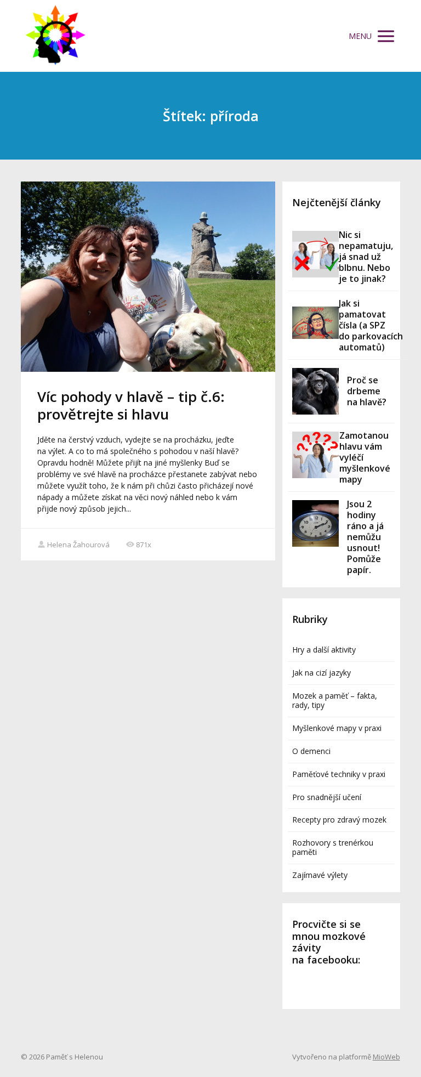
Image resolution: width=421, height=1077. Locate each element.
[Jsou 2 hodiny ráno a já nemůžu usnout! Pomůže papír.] (315, 523)
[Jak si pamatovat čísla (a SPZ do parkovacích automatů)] (315, 322)
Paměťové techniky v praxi (338, 774)
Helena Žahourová (78, 544)
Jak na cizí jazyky (321, 672)
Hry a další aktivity (324, 649)
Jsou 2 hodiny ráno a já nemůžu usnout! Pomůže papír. (365, 537)
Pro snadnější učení (326, 797)
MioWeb (386, 1057)
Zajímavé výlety (320, 875)
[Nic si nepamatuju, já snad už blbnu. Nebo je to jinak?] (315, 254)
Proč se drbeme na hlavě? (366, 391)
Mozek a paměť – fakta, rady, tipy (334, 700)
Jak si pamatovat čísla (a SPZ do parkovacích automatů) (371, 325)
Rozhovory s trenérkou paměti (332, 847)
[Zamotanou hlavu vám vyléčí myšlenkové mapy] (315, 455)
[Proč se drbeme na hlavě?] (315, 391)
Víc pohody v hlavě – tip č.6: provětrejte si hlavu (131, 405)
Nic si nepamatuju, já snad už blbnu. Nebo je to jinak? (366, 257)
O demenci (311, 751)
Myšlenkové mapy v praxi (337, 728)
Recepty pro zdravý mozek (339, 819)
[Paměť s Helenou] (55, 36)
